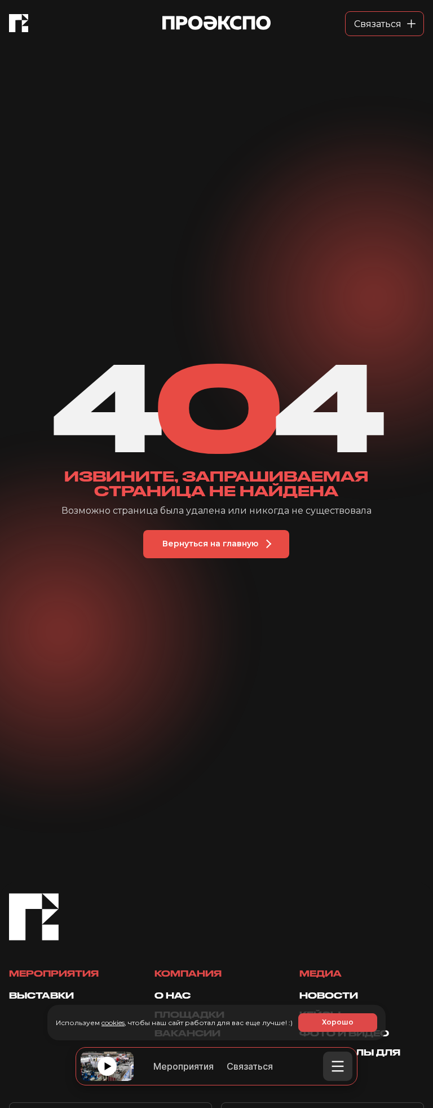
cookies (113, 1022)
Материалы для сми (349, 1057)
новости (328, 995)
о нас (172, 995)
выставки (41, 995)
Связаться (250, 1066)
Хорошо (338, 1022)
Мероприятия (183, 1066)
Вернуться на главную (210, 543)
